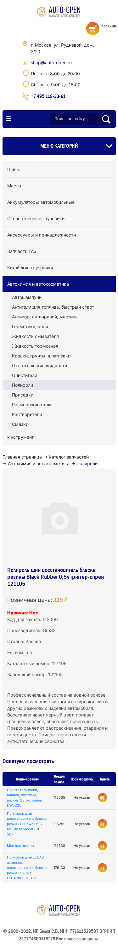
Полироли (22, 385)
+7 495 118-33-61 (48, 96)
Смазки (20, 424)
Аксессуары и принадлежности (41, 234)
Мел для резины (20, 845)
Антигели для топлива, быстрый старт (53, 307)
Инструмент (20, 437)
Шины (13, 169)
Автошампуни (27, 297)
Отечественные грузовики (36, 218)
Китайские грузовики (30, 267)
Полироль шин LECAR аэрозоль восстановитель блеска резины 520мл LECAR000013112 (27, 867)
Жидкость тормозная (35, 346)
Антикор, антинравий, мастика (45, 316)
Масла (14, 185)
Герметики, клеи (30, 326)
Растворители (27, 414)
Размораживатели (32, 404)
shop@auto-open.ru (51, 62)
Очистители (24, 375)
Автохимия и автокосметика (38, 284)
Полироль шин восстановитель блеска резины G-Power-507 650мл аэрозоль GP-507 (27, 823)
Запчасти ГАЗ (22, 251)
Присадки (22, 394)
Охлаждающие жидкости (39, 365)
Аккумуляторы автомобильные (41, 202)
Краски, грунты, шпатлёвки (41, 355)
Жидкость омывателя (35, 336)
